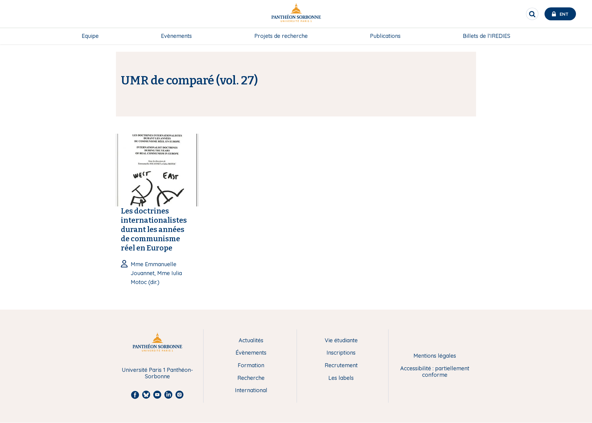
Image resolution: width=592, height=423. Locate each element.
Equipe (90, 35)
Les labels (341, 378)
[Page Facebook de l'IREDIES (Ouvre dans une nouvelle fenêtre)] (579, 76)
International (251, 390)
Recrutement (341, 365)
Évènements (251, 353)
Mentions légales (434, 356)
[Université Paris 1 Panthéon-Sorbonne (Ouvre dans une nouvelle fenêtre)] (296, 14)
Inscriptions (341, 353)
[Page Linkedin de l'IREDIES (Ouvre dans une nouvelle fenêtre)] (579, 63)
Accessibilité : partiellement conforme (434, 371)
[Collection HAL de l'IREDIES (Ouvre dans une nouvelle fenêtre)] (579, 88)
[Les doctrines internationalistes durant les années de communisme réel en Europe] (157, 169)
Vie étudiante (341, 340)
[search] (532, 14)
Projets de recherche (281, 35)
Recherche (251, 378)
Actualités (251, 340)
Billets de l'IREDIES (486, 35)
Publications (385, 35)
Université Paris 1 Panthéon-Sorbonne (157, 373)
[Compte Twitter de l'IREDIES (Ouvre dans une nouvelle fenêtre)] (579, 51)
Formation (251, 365)
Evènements (176, 35)
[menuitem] (90, 36)
